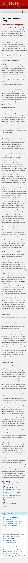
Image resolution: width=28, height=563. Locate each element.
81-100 (19, 555)
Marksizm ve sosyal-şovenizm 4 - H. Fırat (12, 551)
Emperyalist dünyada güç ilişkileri (10, 517)
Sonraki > (13, 556)
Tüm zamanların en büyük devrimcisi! (11, 529)
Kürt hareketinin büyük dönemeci (10, 527)
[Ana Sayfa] (14, 3)
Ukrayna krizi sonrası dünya (9, 542)
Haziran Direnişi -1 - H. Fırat (12, 483)
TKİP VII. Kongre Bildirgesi (9, 538)
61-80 (16, 555)
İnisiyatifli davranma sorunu (12, 499)
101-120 (22, 555)
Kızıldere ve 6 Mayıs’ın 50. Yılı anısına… (12, 544)
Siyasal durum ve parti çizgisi (9, 519)
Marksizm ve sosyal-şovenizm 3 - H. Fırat (12, 553)
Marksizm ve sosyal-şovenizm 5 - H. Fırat (12, 549)
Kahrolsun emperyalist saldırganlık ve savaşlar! (14, 546)
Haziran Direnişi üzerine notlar (12, 489)
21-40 (12, 555)
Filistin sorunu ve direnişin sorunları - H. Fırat (13, 534)
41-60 (14, 555)
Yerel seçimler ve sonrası (9, 531)
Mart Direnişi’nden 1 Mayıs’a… (10, 525)
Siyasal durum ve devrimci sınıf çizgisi (12, 540)
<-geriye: (4, 506)
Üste (2, 511)
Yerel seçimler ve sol (8, 532)
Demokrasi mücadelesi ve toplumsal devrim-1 (14, 523)
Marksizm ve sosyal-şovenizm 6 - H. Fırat (12, 547)
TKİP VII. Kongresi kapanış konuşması (11, 536)
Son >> (16, 556)
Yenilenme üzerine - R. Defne (12, 492)
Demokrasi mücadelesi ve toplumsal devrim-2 (14, 521)
